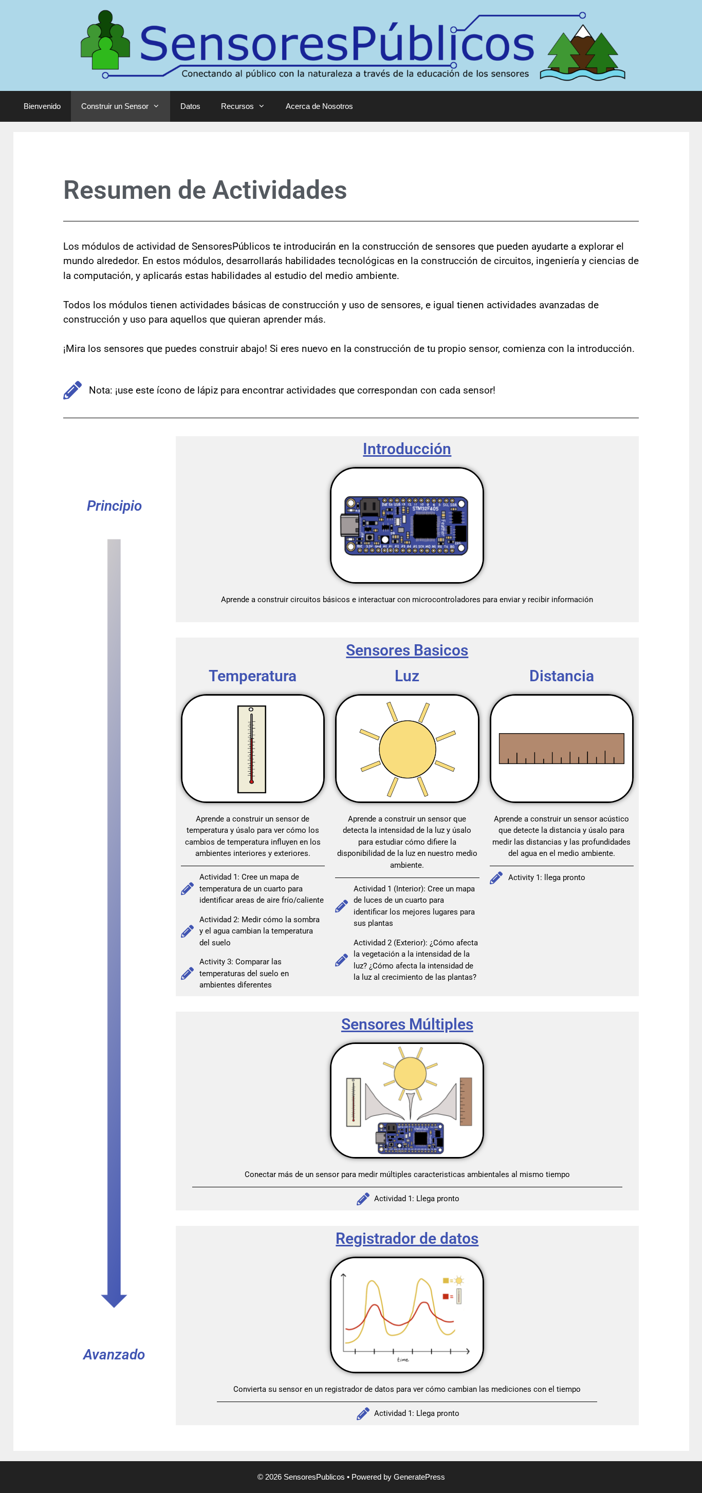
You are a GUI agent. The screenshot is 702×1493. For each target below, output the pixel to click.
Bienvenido (42, 106)
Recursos (237, 106)
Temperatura (253, 676)
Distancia (561, 676)
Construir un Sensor (115, 106)
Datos (190, 106)
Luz (407, 676)
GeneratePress (419, 1476)
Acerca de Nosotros (319, 106)
